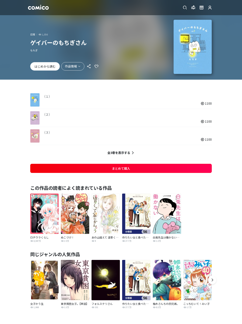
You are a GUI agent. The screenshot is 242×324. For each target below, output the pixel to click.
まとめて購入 (121, 168)
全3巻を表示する (118, 152)
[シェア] (89, 66)
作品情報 (71, 66)
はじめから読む (45, 66)
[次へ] (212, 280)
